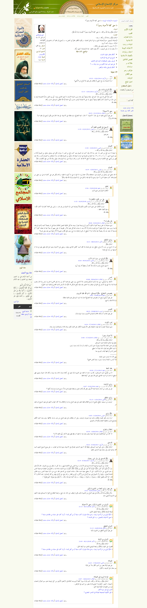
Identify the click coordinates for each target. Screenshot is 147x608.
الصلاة (110, 561)
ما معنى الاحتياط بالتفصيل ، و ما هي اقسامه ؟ (100, 517)
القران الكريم (128, 29)
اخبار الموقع (128, 82)
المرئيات (130, 78)
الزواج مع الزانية (103, 539)
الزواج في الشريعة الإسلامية (107, 57)
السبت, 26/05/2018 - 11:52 (82, 201)
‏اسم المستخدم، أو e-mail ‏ (126, 91)
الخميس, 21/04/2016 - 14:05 (97, 415)
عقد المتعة (109, 368)
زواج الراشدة (108, 384)
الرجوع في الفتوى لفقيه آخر (99, 127)
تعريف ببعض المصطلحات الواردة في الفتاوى (103, 61)
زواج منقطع (108, 397)
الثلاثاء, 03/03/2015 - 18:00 (96, 223)
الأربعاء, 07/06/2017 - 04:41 (94, 445)
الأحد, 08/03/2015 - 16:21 (94, 242)
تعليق (106, 186)
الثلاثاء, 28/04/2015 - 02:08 (94, 279)
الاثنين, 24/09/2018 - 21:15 (98, 528)
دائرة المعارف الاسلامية (128, 38)
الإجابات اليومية (107, 20)
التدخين (110, 442)
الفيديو (110, 309)
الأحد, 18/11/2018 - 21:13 (87, 506)
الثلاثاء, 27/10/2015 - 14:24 (92, 324)
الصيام (110, 146)
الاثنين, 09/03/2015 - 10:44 (86, 260)
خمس (110, 277)
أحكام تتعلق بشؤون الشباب (107, 54)
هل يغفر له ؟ (108, 221)
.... (111, 76)
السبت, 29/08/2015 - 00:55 (94, 311)
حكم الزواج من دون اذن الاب (98, 258)
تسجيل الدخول (59, 83)
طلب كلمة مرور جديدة (127, 110)
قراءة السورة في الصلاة (101, 577)
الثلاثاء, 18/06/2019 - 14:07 (86, 579)
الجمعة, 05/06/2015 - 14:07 (97, 295)
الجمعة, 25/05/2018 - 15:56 (92, 188)
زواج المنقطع (108, 240)
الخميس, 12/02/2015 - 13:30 (93, 148)
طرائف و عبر (128, 70)
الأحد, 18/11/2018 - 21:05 (87, 541)
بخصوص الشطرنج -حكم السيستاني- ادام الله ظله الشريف (94, 293)
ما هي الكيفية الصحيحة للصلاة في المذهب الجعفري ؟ (98, 592)
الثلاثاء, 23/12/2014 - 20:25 (97, 113)
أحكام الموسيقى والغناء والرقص (107, 67)
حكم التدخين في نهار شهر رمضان (98, 458)
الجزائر (39, 57)
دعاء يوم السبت (26, 273)
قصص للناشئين (127, 59)
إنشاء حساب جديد (48, 83)
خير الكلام (129, 74)
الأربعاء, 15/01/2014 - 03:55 (97, 78)
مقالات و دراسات (71, 16)
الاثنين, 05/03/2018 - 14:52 (92, 490)
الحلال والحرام (107, 429)
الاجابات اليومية (127, 48)
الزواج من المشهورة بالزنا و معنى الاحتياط (95, 504)
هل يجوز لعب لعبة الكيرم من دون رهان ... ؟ (102, 64)
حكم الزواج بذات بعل (105, 89)
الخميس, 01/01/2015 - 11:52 (86, 129)
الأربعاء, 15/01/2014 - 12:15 (89, 92)
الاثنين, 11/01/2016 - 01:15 (98, 399)
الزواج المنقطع (107, 526)
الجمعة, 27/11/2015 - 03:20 (97, 370)
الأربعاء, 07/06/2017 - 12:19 (85, 461)
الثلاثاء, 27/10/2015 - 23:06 (89, 338)
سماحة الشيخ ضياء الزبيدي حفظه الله (26, 314)
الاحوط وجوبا (107, 335)
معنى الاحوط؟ (107, 111)
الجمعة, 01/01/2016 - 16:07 (90, 386)
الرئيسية (115, 20)
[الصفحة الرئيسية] (74, 13)
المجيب (87, 16)
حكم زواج (109, 413)
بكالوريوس (42, 54)
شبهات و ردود (62, 16)
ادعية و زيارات (80, 16)
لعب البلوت (108, 322)
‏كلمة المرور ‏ (130, 100)
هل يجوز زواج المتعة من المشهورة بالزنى (100, 488)
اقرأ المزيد (16, 301)
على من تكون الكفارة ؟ (96, 199)
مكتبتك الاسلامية (126, 55)
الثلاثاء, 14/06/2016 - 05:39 (94, 431)
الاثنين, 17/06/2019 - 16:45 (96, 563)
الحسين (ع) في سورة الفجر (105, 589)
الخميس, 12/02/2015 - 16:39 (93, 169)
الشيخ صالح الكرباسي (40, 35)
